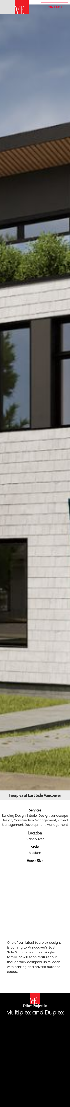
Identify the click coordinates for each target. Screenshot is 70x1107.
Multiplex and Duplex (35, 1012)
